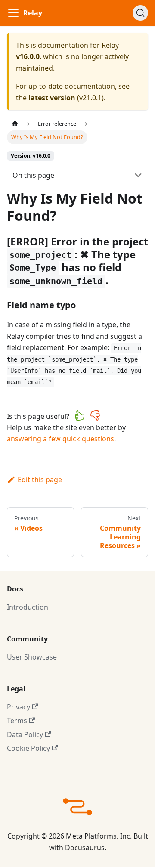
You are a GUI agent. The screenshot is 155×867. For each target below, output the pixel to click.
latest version (51, 97)
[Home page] (15, 123)
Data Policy (25, 734)
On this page (33, 175)
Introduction (27, 607)
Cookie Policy (28, 748)
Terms (17, 720)
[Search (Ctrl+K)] (140, 13)
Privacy (18, 707)
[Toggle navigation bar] (13, 12)
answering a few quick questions (60, 438)
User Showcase (32, 657)
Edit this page (40, 479)
